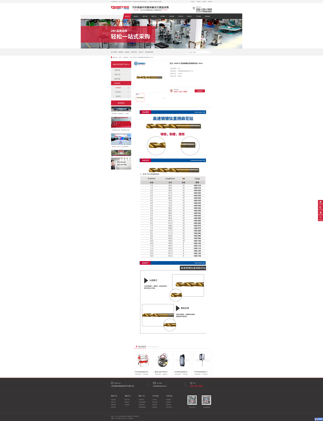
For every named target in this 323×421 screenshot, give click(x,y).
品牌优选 (168, 402)
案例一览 (142, 396)
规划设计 (136, 16)
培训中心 (189, 16)
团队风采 (154, 404)
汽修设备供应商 (149, 52)
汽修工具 (141, 52)
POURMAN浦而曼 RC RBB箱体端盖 (185, 372)
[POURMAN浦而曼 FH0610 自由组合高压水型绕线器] (202, 360)
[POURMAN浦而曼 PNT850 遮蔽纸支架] (143, 360)
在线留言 (193, 1)
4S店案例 (141, 399)
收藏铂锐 (204, 1)
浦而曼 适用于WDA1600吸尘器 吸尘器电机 (167, 372)
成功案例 (171, 16)
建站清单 (168, 404)
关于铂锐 (198, 16)
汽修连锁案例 (142, 402)
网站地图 (198, 1)
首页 (120, 57)
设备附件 (118, 96)
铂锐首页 (127, 16)
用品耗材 (125, 57)
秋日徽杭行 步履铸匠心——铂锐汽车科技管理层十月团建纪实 (128, 107)
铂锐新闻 (168, 399)
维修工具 (113, 402)
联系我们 (154, 407)
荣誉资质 (154, 402)
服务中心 (128, 396)
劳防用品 (118, 92)
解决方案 (145, 16)
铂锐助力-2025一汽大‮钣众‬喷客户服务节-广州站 (124, 140)
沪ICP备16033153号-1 (122, 418)
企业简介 (154, 399)
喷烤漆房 (120, 52)
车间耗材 (118, 88)
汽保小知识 (169, 407)
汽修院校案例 (142, 407)
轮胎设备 (127, 52)
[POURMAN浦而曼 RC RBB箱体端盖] (182, 360)
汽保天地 (180, 16)
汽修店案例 (142, 404)
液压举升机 (134, 52)
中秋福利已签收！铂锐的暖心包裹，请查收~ (123, 123)
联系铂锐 (210, 1)
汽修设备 (117, 70)
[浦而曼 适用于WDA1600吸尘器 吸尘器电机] (163, 360)
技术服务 (162, 16)
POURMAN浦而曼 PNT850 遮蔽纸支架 (146, 372)
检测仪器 (117, 79)
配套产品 (154, 16)
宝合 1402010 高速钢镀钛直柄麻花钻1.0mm (141, 57)
